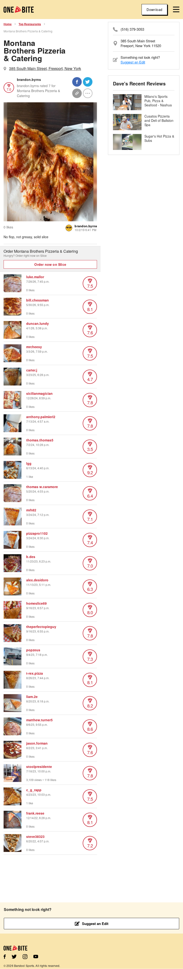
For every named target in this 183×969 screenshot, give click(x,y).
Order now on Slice (50, 264)
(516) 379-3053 (132, 29)
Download (154, 9)
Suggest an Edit (133, 61)
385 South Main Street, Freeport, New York (45, 68)
